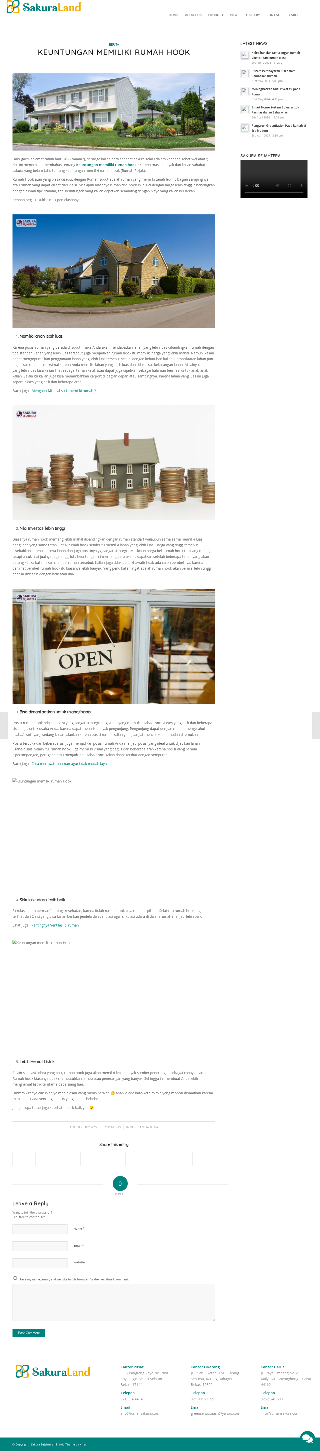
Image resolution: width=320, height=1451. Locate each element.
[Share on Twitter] (47, 1159)
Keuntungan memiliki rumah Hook (114, 52)
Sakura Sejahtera (144, 1127)
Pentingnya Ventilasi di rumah (55, 925)
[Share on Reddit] (181, 1159)
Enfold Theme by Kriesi (71, 1444)
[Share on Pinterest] (91, 1159)
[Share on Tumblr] (137, 1159)
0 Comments (112, 1127)
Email (79, 1245)
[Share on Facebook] (24, 1159)
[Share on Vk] (159, 1159)
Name (79, 1228)
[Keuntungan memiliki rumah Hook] (113, 112)
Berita (114, 44)
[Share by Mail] (204, 1159)
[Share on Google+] (69, 1159)
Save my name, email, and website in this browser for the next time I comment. (74, 1279)
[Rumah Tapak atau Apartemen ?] (316, 725)
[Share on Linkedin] (114, 1159)
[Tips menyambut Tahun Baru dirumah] (4, 725)
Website (79, 1262)
